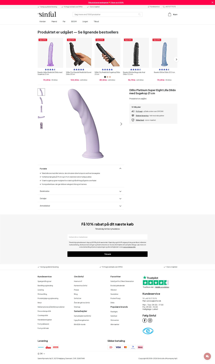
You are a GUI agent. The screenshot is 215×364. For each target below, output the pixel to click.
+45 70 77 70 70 (170, 7)
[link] (105, 77)
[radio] (46, 69)
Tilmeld (107, 254)
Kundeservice (155, 7)
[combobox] (105, 14)
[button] (212, 2)
